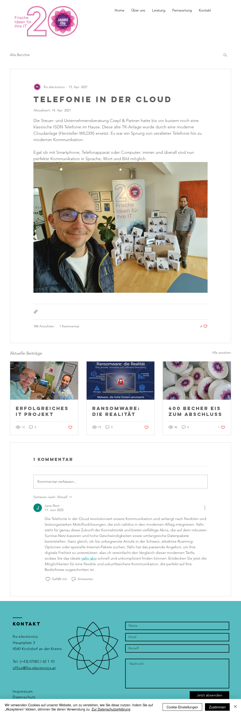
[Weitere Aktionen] (205, 508)
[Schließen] (235, 707)
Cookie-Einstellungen (182, 707)
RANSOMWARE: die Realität (116, 411)
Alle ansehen (221, 352)
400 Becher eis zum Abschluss (195, 411)
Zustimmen (217, 707)
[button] (138, 10)
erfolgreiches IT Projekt (42, 411)
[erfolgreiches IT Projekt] (44, 381)
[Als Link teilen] (35, 311)
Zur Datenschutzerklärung (111, 709)
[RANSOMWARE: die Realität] (121, 381)
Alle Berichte (20, 55)
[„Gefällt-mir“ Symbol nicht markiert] (48, 579)
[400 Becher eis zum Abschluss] (197, 381)
